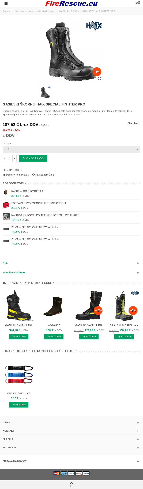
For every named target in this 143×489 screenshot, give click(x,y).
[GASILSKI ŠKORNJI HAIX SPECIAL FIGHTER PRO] (99, 78)
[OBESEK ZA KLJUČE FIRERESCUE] (19, 374)
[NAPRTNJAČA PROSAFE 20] (6, 192)
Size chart (133, 123)
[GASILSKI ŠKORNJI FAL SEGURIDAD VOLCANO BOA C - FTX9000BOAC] (19, 306)
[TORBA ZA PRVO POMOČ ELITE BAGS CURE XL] (6, 204)
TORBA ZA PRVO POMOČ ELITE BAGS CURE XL (39, 203)
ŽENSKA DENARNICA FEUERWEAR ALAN (34, 227)
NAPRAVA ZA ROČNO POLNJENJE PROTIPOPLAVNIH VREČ (45, 215)
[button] (71, 263)
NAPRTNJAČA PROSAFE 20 (27, 191)
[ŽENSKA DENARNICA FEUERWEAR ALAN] (6, 228)
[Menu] (6, 3)
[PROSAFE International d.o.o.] (71, 3)
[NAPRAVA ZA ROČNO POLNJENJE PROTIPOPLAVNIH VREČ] (6, 216)
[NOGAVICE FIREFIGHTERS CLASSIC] (54, 306)
